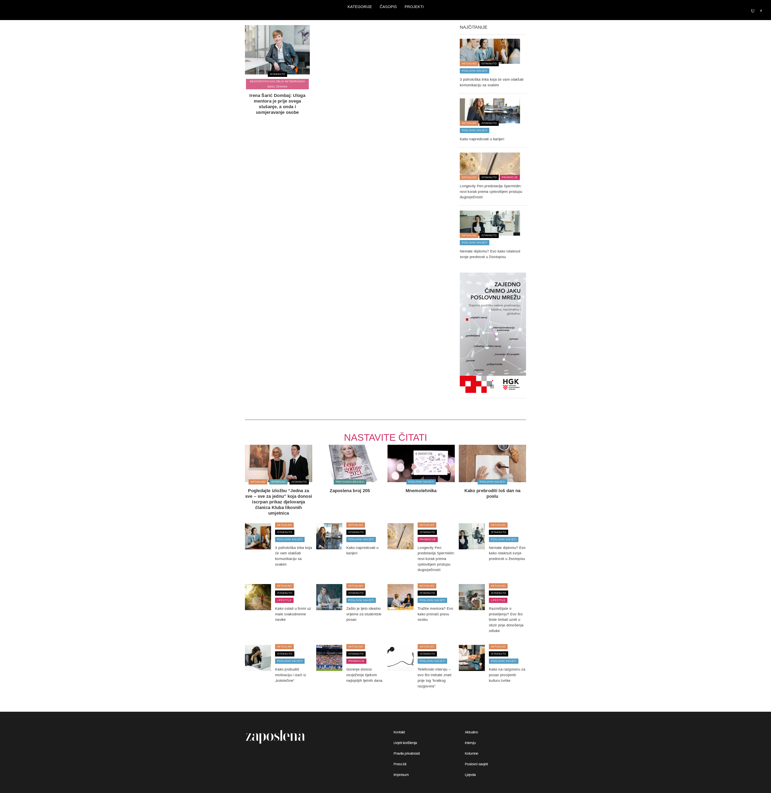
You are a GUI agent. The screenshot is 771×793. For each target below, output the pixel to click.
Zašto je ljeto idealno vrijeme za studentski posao (363, 614)
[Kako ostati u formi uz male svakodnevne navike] (258, 597)
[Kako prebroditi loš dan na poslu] (492, 463)
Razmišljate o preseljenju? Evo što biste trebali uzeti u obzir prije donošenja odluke (506, 620)
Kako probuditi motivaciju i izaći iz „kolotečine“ (290, 674)
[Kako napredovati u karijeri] (490, 111)
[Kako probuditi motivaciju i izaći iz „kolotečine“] (258, 658)
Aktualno (471, 732)
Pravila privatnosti (407, 753)
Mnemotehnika (421, 490)
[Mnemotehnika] (421, 463)
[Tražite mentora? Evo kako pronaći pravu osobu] (401, 597)
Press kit (400, 764)
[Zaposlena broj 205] (349, 463)
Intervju (470, 743)
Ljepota (470, 775)
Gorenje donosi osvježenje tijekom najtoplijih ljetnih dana (364, 674)
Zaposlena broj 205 (350, 490)
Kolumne (471, 753)
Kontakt (399, 732)
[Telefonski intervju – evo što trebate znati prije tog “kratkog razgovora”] (401, 658)
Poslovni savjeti (476, 764)
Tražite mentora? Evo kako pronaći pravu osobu (435, 614)
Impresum (401, 775)
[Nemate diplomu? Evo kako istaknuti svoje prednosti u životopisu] (490, 223)
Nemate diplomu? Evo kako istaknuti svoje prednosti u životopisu (507, 553)
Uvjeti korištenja (405, 743)
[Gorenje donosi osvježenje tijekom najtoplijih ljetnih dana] (329, 658)
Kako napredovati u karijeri (482, 139)
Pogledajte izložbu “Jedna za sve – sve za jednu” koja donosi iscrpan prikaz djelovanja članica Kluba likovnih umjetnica (278, 502)
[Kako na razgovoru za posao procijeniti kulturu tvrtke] (472, 658)
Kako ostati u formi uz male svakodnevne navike (293, 614)
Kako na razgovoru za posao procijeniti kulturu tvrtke (507, 674)
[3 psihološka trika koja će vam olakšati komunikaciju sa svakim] (490, 51)
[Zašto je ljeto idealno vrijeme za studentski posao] (329, 597)
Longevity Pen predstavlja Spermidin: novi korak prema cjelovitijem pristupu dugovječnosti (491, 191)
